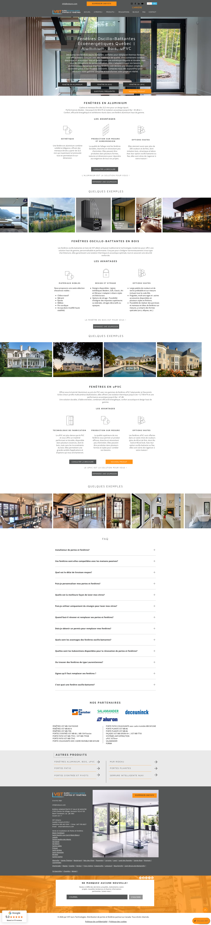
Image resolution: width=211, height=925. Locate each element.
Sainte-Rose (138, 860)
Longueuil (108, 866)
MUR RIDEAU (117, 762)
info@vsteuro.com (59, 805)
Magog (65, 866)
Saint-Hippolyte (58, 852)
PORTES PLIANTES (120, 768)
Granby (72, 866)
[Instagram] (132, 3)
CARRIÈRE (137, 7)
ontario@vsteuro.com (66, 826)
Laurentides (56, 862)
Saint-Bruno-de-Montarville (134, 866)
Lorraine (108, 860)
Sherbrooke (56, 866)
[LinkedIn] (139, 3)
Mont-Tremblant (58, 833)
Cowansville (99, 866)
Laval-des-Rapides (125, 860)
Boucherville (118, 866)
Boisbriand (78, 860)
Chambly (67, 871)
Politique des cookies (118, 921)
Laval (115, 860)
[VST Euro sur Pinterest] (149, 878)
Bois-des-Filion (89, 860)
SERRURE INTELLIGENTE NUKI (127, 775)
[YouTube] (142, 3)
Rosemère (99, 860)
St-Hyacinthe (57, 871)
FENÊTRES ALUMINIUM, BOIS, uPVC (74, 762)
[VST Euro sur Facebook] (143, 878)
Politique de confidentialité (96, 921)
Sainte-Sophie (57, 857)
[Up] (205, 910)
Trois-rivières (88, 866)
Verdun (79, 866)
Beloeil (74, 871)
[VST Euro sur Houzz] (152, 878)
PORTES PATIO (62, 768)
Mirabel (55, 854)
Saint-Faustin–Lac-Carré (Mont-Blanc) (66, 835)
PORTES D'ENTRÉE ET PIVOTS (71, 775)
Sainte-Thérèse (66, 860)
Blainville (55, 860)
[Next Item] (207, 215)
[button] (98, 12)
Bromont (147, 860)
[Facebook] (135, 3)
